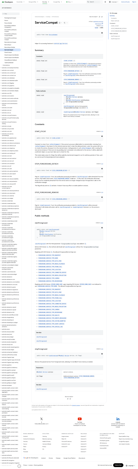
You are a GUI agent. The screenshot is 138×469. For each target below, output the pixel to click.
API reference (7, 8)
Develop (44, 2)
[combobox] (95, 1)
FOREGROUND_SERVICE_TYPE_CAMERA (48, 278)
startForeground (70, 75)
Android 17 (83, 436)
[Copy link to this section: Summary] (45, 50)
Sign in (134, 2)
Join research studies (124, 444)
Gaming (44, 436)
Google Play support (124, 441)
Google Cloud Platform (69, 458)
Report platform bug (124, 436)
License (31, 465)
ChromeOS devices (66, 441)
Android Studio (125, 2)
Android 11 (83, 451)
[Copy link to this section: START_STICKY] (47, 132)
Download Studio (104, 445)
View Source (98, 23)
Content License (76, 405)
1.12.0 (101, 222)
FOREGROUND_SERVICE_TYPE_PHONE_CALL (50, 266)
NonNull (69, 97)
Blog (69, 2)
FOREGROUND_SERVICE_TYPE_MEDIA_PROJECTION (52, 275)
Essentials (20, 2)
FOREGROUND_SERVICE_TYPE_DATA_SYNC (49, 261)
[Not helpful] (102, 17)
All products (82, 458)
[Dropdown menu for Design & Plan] (38, 2)
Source (25, 444)
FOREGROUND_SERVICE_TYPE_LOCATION (49, 269)
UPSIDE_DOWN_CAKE (56, 284)
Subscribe (118, 465)
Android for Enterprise (29, 439)
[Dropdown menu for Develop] (49, 2)
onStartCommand (82, 63)
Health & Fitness (46, 441)
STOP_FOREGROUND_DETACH (71, 71)
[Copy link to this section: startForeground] (49, 223)
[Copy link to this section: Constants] (46, 124)
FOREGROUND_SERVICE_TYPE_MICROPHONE (50, 281)
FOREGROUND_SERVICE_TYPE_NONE (48, 258)
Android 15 (83, 441)
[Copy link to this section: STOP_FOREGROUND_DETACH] (59, 164)
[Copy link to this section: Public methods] (50, 216)
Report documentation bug (126, 439)
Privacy (44, 446)
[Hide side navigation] (19, 466)
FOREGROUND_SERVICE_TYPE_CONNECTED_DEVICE (52, 272)
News (24, 446)
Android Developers (39, 16)
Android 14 (83, 444)
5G (43, 449)
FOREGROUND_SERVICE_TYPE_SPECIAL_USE (50, 326)
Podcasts (25, 451)
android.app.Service (60, 43)
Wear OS (64, 439)
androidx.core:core (98, 21)
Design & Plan (32, 2)
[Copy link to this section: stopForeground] (48, 349)
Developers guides (104, 440)
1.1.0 (102, 25)
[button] (10, 65)
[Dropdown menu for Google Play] (62, 2)
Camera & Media (46, 444)
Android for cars (66, 444)
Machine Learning (47, 439)
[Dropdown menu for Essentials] (25, 2)
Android (25, 436)
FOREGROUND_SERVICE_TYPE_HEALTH (48, 315)
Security (25, 441)
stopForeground (73, 74)
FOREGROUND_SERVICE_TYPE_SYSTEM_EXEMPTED (51, 321)
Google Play (56, 2)
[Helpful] (99, 17)
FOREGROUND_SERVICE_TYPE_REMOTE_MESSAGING (52, 318)
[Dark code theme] (102, 33)
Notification (76, 100)
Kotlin (96, 27)
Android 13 (83, 446)
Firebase (58, 458)
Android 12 (83, 449)
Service (74, 97)
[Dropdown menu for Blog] (73, 2)
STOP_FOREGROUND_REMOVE (71, 79)
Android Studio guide (105, 438)
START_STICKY (68, 60)
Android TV (64, 446)
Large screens (65, 436)
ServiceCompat (53, 34)
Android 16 (83, 439)
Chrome (51, 458)
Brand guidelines (38, 465)
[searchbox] (11, 14)
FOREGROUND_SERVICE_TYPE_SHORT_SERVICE (51, 324)
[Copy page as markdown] (64, 22)
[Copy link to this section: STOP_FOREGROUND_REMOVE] (60, 193)
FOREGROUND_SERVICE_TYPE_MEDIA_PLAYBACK (51, 264)
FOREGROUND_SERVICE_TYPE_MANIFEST (49, 255)
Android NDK (103, 448)
